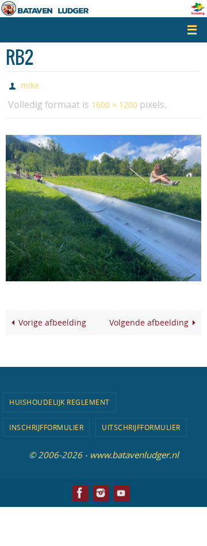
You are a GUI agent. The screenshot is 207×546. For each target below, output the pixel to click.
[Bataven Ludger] (79, 488)
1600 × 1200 (114, 100)
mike (30, 84)
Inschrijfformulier (46, 422)
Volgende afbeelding (149, 317)
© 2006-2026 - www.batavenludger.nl (104, 449)
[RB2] (103, 203)
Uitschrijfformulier (141, 422)
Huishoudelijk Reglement (59, 396)
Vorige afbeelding (52, 317)
